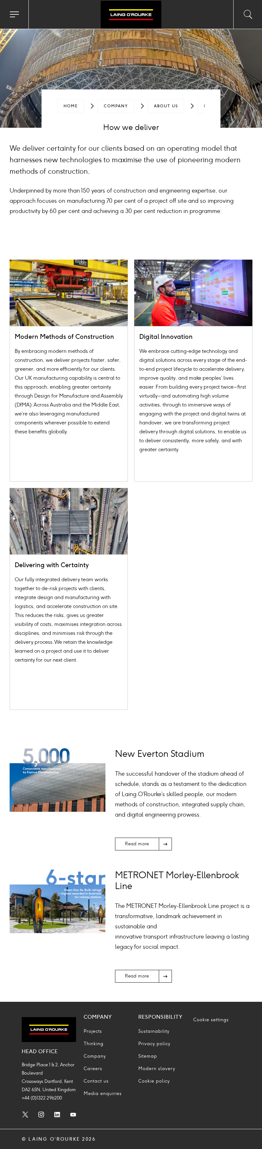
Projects (93, 1031)
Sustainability (153, 1031)
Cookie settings (211, 1020)
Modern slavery (156, 1068)
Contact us (96, 1081)
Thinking (94, 1043)
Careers (93, 1068)
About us (166, 106)
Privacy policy (154, 1043)
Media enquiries (103, 1093)
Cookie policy (154, 1081)
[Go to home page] (131, 15)
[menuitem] (71, 106)
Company (116, 106)
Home (71, 106)
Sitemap (147, 1056)
